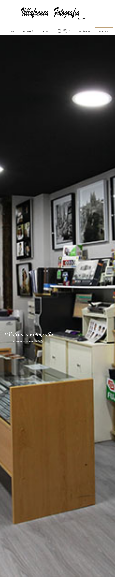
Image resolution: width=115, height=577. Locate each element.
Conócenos (84, 31)
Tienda (46, 31)
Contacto (104, 31)
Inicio (11, 31)
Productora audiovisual (64, 31)
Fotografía (28, 31)
